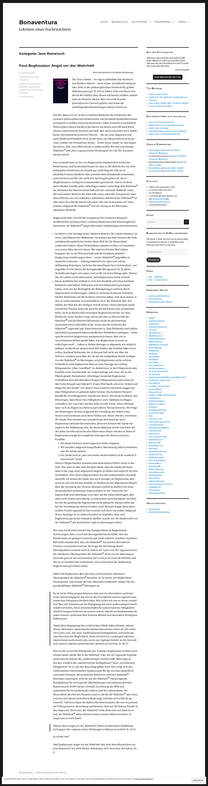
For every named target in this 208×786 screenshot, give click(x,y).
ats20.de (153, 330)
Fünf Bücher (154, 383)
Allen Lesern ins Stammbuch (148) (164, 134)
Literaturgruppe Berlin (159, 422)
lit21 (151, 416)
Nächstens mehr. (156, 457)
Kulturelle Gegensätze (29, 87)
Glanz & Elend (155, 392)
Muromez (153, 448)
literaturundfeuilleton (159, 428)
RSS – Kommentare (158, 280)
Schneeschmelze (156, 481)
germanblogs (155, 389)
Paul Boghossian (26, 77)
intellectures (154, 398)
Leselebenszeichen (158, 410)
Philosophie (37, 90)
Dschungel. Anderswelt (159, 380)
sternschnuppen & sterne (160, 484)
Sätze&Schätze (155, 475)
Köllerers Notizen (157, 404)
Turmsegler (154, 490)
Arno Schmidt (139, 21)
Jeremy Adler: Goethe (174, 168)
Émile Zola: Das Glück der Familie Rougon (168, 97)
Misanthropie (25, 90)
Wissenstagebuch (157, 493)
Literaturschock (156, 425)
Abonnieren (153, 260)
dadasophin (154, 356)
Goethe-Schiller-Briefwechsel (162, 395)
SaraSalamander (157, 472)
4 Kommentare (26, 96)
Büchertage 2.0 (156, 336)
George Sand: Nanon (158, 94)
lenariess (153, 407)
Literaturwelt (155, 431)
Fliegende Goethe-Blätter (161, 302)
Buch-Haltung (155, 348)
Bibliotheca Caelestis (158, 345)
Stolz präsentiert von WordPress (51, 772)
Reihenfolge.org (156, 469)
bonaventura (155, 150)
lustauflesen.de (156, 439)
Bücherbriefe (155, 333)
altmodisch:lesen (157, 321)
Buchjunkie (154, 350)
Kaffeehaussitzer (157, 401)
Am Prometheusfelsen (159, 296)
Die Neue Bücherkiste (158, 371)
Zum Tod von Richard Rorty (161, 122)
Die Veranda (154, 374)
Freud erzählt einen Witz (160, 106)
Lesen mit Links (156, 413)
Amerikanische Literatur (30, 84)
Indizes (182, 21)
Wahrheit (23, 93)
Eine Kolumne (155, 299)
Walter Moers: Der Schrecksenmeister (166, 125)
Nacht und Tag (155, 454)
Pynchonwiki (155, 466)
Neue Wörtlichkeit (157, 460)
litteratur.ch (154, 434)
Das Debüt (153, 362)
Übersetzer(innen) (160, 202)
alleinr (152, 318)
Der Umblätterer (156, 365)
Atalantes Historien (158, 327)
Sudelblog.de (155, 487)
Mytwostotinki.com (158, 451)
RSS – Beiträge (156, 277)
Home (104, 21)
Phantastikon (155, 463)
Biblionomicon (155, 342)
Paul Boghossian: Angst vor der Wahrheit (56, 66)
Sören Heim (154, 478)
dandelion (153, 359)
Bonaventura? (119, 21)
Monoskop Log (156, 445)
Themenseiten (162, 21)
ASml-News (154, 324)
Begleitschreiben (157, 339)
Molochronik (154, 442)
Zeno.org (153, 100)
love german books (158, 437)
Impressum (154, 509)
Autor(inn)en (159, 199)
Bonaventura (38, 22)
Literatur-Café (155, 419)
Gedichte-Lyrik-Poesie (159, 386)
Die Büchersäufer (157, 368)
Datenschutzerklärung (159, 512)
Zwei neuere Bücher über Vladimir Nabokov (169, 103)
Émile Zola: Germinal (158, 128)
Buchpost (153, 353)
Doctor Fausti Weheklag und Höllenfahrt (167, 377)
